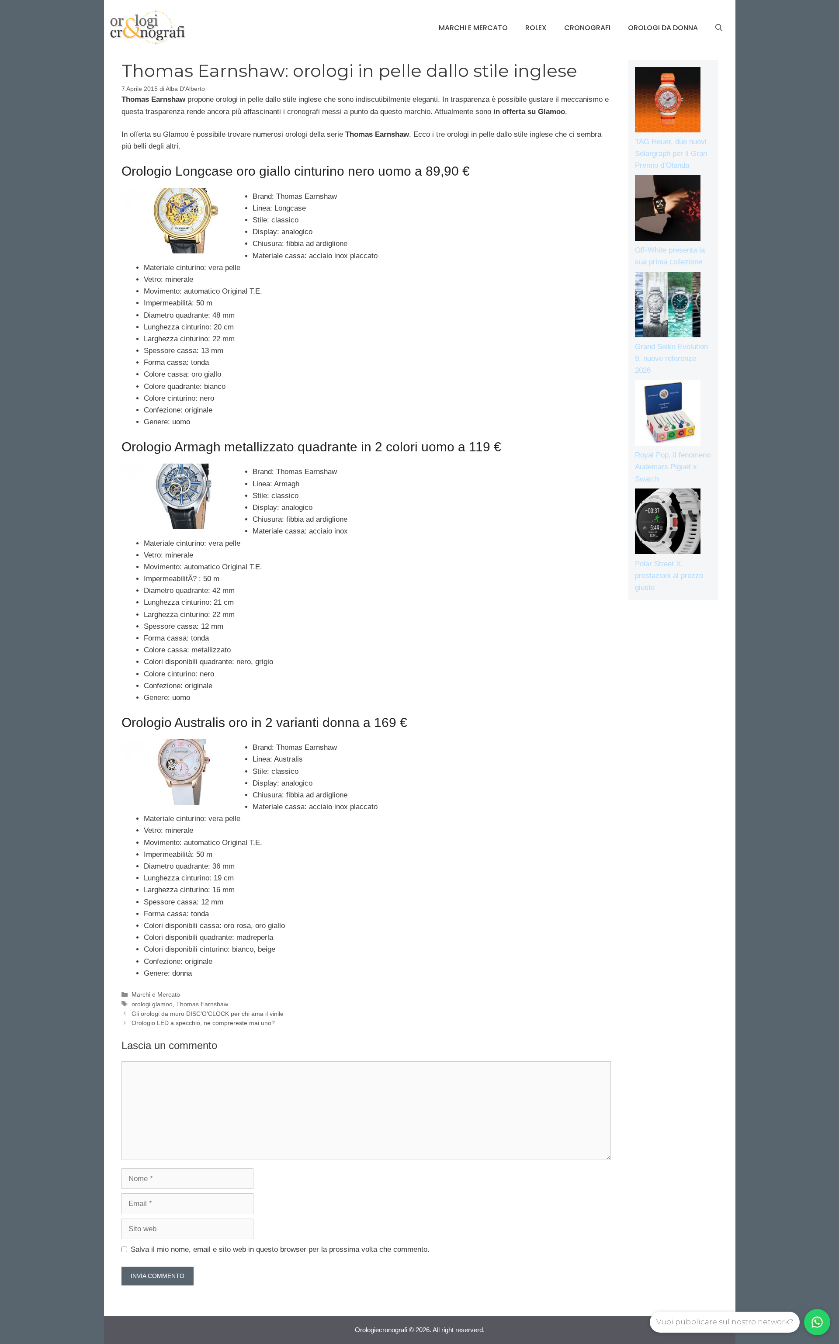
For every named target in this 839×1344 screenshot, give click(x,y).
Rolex (536, 28)
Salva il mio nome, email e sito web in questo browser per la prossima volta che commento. (280, 1249)
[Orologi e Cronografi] (147, 27)
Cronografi (587, 28)
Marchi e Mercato (473, 28)
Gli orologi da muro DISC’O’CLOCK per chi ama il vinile (208, 1013)
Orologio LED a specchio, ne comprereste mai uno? (203, 1022)
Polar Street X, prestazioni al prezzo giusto (669, 576)
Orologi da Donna (663, 28)
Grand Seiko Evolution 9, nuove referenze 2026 (671, 358)
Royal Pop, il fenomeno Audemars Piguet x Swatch (673, 467)
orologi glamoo (152, 1004)
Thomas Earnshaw (202, 1004)
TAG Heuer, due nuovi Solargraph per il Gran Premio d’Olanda (671, 154)
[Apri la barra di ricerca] (719, 28)
